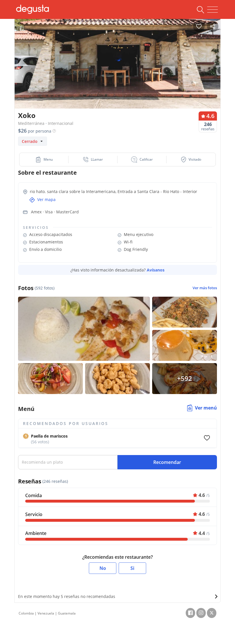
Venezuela (46, 613)
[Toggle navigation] (212, 10)
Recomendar (167, 462)
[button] (43, 159)
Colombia (26, 613)
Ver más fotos (205, 288)
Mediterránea (31, 123)
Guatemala (67, 613)
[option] (117, 70)
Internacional (60, 123)
